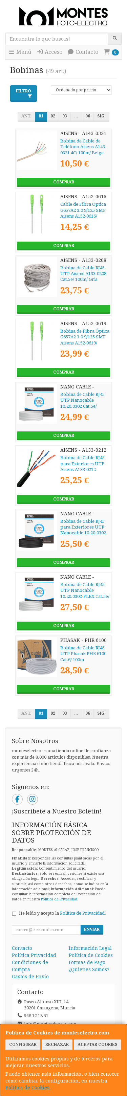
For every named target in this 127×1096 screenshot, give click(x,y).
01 (41, 116)
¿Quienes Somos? (89, 969)
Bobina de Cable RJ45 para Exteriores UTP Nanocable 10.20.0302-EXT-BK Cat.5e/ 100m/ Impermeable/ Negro (83, 533)
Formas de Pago (87, 962)
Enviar (92, 929)
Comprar (63, 182)
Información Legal (90, 948)
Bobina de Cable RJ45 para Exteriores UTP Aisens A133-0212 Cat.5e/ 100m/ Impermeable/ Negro (83, 469)
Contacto (86, 52)
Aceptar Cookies (98, 1044)
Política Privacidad (34, 955)
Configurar (23, 1044)
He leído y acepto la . (62, 913)
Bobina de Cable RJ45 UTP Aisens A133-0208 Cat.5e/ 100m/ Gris (83, 273)
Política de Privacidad (59, 899)
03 (64, 116)
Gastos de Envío (30, 976)
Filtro (23, 91)
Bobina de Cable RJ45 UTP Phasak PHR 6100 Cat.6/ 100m (83, 653)
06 (87, 116)
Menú (23, 52)
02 (52, 116)
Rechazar (57, 1044)
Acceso (52, 52)
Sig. (101, 116)
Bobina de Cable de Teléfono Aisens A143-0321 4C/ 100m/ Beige (83, 146)
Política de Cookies (27, 1087)
